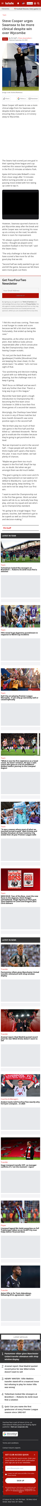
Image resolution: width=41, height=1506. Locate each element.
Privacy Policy (28, 1489)
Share (7, 99)
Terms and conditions (11, 1443)
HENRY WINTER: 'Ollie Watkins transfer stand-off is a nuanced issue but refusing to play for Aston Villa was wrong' (22, 1383)
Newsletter (34, 99)
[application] (20, 202)
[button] (2, 3)
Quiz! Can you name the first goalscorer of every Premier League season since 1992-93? (21, 1409)
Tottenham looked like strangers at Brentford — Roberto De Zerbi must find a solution (21, 1397)
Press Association (24, 38)
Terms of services (28, 302)
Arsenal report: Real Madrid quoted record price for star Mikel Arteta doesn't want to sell (21, 1369)
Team (4, 15)
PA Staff (14, 38)
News (5, 39)
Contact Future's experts (11, 1448)
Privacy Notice (31, 304)
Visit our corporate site (19, 1427)
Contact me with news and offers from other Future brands (21, 1474)
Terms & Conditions (18, 1490)
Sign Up (20, 1480)
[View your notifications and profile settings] (18, 3)
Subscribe (29, 3)
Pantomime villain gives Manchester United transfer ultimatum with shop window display (21, 1356)
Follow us (23, 99)
